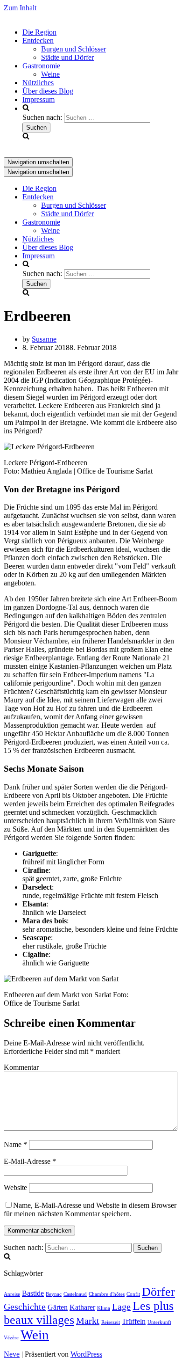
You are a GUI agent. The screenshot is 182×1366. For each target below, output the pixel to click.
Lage (121, 1306)
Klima (103, 1308)
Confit (133, 1294)
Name (15, 1144)
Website (15, 1187)
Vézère (11, 1337)
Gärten (58, 1307)
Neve (12, 1354)
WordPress (86, 1354)
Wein (35, 1334)
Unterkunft (159, 1322)
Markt (87, 1320)
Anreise (12, 1294)
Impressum (38, 99)
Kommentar (21, 1067)
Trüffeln (134, 1321)
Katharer (82, 1307)
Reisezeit (110, 1322)
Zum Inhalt (20, 8)
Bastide (33, 1293)
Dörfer (158, 1292)
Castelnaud (75, 1294)
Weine (50, 74)
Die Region (39, 32)
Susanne (44, 339)
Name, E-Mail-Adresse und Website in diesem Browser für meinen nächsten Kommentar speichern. (90, 1209)
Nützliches (38, 83)
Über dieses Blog (47, 91)
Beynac (54, 1294)
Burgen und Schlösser (73, 49)
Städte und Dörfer (67, 57)
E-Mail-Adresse (30, 1161)
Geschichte (25, 1306)
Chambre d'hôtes (107, 1294)
